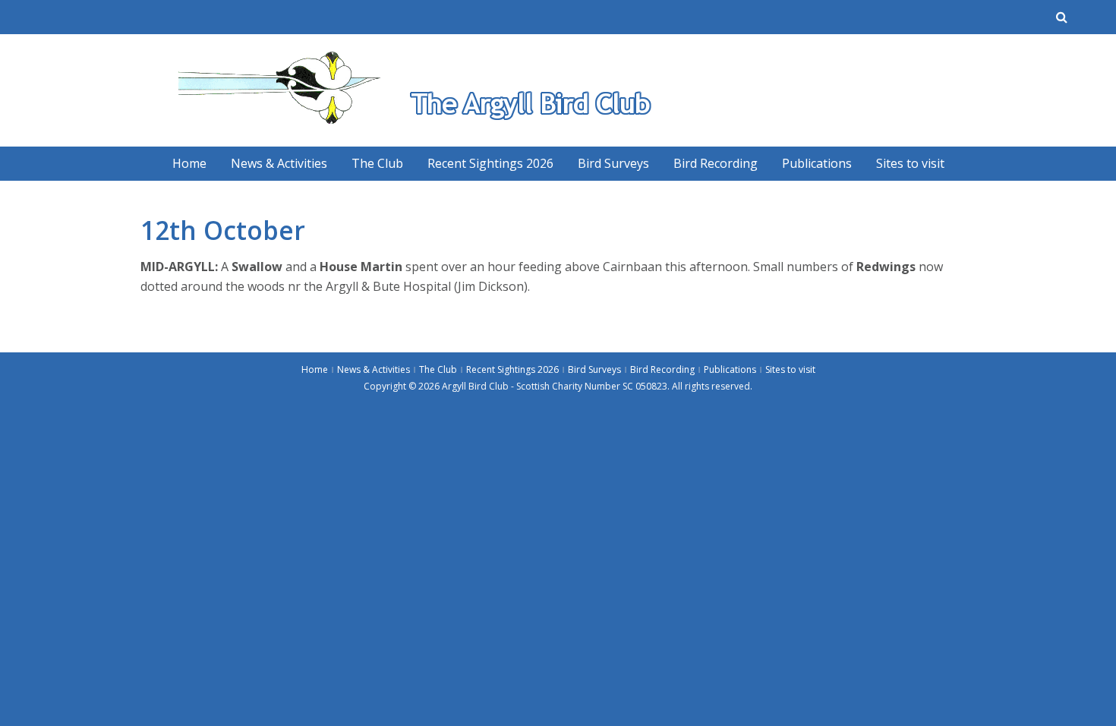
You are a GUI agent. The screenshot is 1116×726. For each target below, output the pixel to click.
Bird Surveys (613, 163)
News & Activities (279, 163)
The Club (377, 163)
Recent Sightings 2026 (490, 163)
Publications (817, 163)
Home (189, 163)
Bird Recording (715, 163)
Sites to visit (910, 163)
